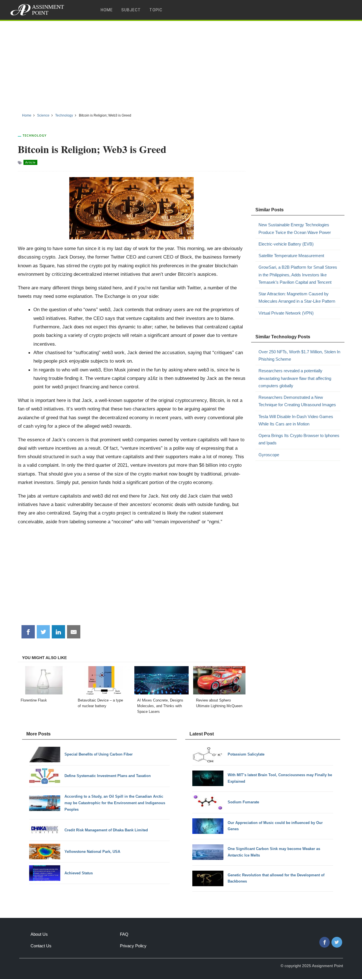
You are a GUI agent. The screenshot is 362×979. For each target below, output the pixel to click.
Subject (131, 10)
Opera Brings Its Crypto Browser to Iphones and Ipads (298, 439)
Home (107, 10)
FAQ (124, 934)
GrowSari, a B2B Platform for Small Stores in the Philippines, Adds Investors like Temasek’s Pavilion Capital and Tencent (297, 275)
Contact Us (41, 945)
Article (30, 162)
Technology (35, 135)
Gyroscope (268, 454)
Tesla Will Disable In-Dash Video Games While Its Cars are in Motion (295, 420)
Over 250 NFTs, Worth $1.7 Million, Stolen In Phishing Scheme (299, 355)
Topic (155, 10)
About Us (39, 934)
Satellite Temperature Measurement (291, 255)
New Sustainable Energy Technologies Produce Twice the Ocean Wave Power (294, 228)
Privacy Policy (133, 945)
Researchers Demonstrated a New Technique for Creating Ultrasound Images (297, 401)
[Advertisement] (181, 64)
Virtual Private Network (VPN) (286, 313)
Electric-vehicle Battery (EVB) (286, 244)
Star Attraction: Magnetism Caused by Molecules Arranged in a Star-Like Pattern (296, 297)
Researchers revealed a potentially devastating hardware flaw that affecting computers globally (294, 378)
